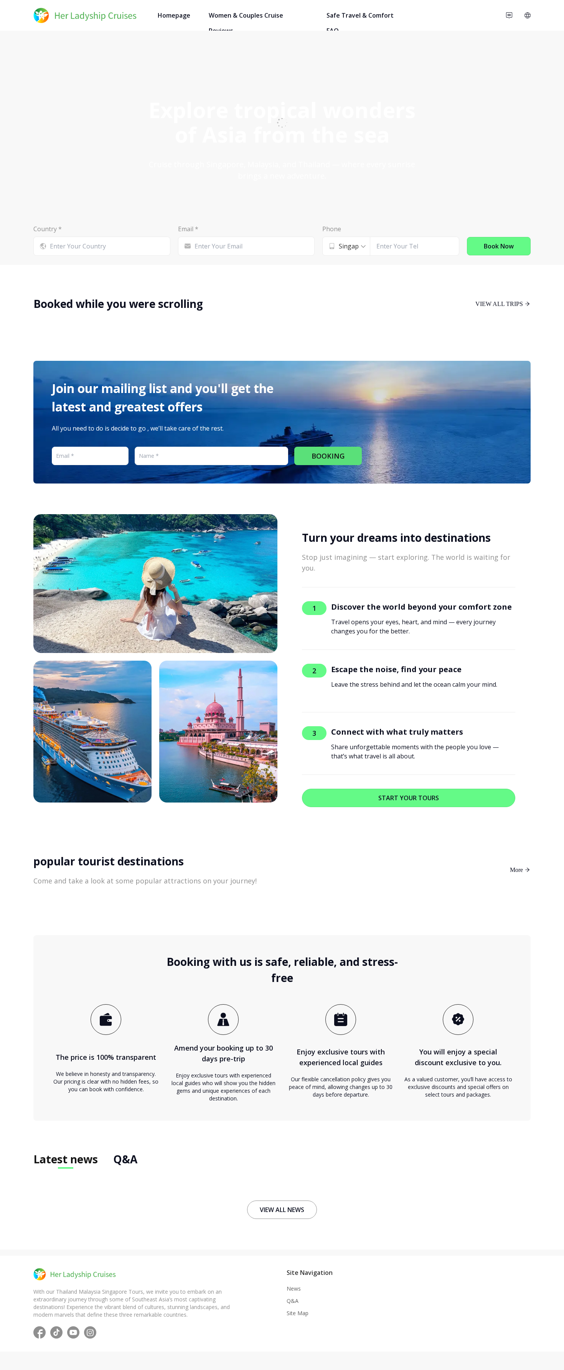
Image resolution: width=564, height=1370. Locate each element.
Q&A (292, 1300)
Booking (328, 456)
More (517, 870)
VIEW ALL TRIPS (499, 304)
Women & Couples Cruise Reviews (246, 17)
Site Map (297, 1313)
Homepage (174, 15)
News (294, 1288)
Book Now (499, 246)
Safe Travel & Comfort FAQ (360, 17)
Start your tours (408, 798)
